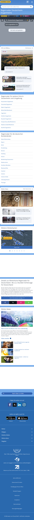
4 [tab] (17, 251)
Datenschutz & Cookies (17, 482)
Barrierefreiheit (17, 504)
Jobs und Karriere (17, 478)
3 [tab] (14, 251)
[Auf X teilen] (13, 302)
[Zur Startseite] (6, 1)
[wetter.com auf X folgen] (15, 405)
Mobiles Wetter (6, 435)
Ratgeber (4, 441)
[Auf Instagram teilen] (21, 302)
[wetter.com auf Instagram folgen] (24, 404)
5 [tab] (19, 251)
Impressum (17, 495)
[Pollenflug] (27, 2)
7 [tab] (24, 251)
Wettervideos (5, 438)
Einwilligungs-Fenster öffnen (17, 486)
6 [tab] (22, 251)
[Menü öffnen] (31, 2)
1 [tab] (10, 251)
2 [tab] (12, 251)
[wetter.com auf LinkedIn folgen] (19, 404)
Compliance (17, 500)
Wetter (3, 429)
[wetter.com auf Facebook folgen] (10, 404)
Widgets (4, 432)
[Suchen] (30, 6)
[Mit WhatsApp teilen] (29, 302)
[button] (17, 429)
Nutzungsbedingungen (17, 508)
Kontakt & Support (17, 491)
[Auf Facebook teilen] (5, 302)
